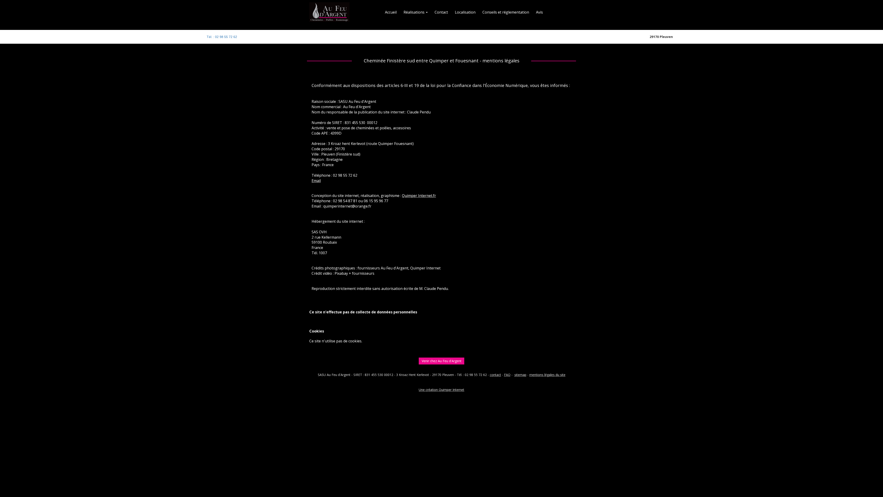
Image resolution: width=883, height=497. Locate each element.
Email (316, 180)
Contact (441, 12)
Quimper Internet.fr (419, 195)
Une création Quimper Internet (441, 389)
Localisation (465, 12)
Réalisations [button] (414, 12)
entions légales (543, 375)
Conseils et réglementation (505, 12)
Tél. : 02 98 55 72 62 (222, 37)
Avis (539, 12)
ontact (496, 375)
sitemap (520, 375)
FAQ (507, 375)
